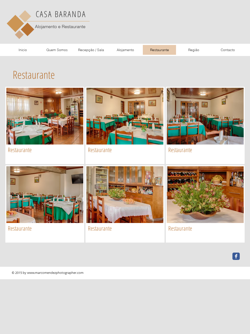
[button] (44, 125)
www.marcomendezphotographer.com (55, 272)
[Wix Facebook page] (236, 256)
